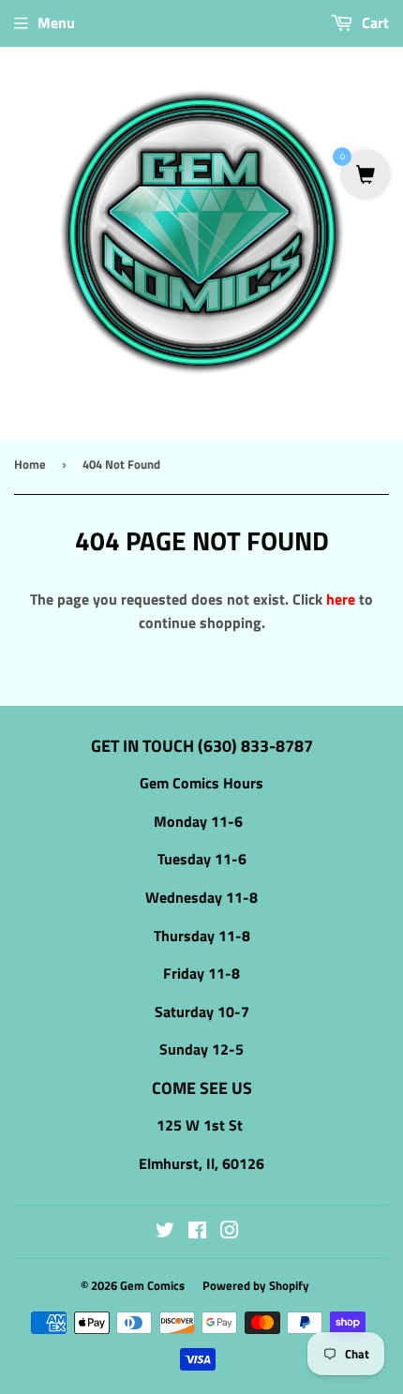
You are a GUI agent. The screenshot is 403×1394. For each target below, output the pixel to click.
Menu (56, 22)
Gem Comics (152, 1285)
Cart (373, 22)
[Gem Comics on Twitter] (165, 1232)
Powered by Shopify (255, 1285)
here (340, 599)
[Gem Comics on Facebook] (197, 1232)
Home (30, 464)
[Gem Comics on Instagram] (229, 1232)
